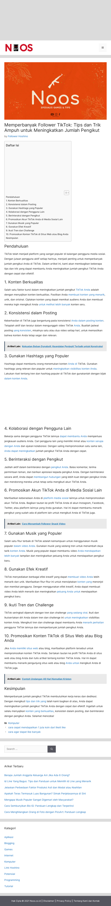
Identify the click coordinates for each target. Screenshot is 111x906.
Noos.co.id (35, 901)
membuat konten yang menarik (86, 294)
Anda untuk (72, 663)
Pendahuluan (13, 197)
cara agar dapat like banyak (24, 731)
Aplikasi (8, 837)
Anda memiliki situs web (24, 648)
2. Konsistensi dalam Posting (21, 204)
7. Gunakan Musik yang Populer (22, 223)
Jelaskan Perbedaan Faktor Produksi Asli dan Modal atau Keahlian (43, 787)
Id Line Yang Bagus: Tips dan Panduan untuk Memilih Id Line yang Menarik (47, 781)
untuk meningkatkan (76, 617)
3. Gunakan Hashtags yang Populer (24, 208)
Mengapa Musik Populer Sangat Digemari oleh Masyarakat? (38, 799)
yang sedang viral (77, 612)
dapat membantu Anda (73, 436)
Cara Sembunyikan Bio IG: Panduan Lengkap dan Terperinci (39, 805)
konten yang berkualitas (40, 711)
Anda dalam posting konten (87, 320)
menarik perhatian (93, 622)
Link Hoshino (11, 867)
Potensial (9, 874)
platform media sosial (56, 498)
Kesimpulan (12, 238)
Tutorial (8, 886)
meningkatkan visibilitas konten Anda (75, 368)
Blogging (9, 843)
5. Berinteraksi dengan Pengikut (23, 215)
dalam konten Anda (15, 378)
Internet (8, 855)
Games (8, 849)
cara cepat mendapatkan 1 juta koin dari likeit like (37, 727)
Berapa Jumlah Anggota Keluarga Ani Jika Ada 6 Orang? (37, 775)
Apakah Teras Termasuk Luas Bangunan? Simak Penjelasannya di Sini (45, 793)
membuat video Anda (80, 576)
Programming (12, 880)
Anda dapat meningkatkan (19, 451)
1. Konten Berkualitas (17, 200)
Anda (77, 325)
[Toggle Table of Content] (65, 192)
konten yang (84, 581)
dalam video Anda (24, 546)
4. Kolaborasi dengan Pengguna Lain (25, 211)
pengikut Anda (59, 467)
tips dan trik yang (36, 701)
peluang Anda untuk (68, 591)
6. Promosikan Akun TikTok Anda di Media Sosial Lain (34, 219)
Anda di (72, 363)
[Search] (52, 749)
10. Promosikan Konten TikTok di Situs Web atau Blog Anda (37, 234)
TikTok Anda (83, 289)
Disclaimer (48, 901)
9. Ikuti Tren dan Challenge (20, 230)
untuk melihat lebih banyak (54, 304)
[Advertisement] (55, 20)
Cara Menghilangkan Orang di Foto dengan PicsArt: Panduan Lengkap (45, 812)
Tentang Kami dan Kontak (87, 901)
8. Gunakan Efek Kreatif (18, 226)
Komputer (13, 723)
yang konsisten (22, 330)
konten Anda (17, 550)
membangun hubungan (47, 477)
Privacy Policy (64, 901)
